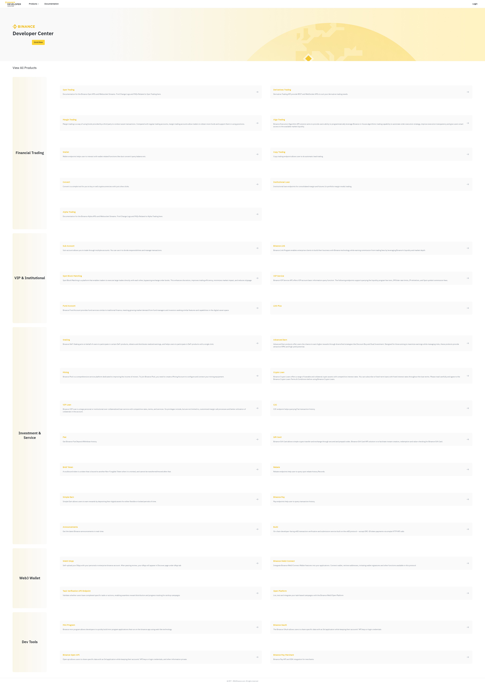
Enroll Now (38, 42)
